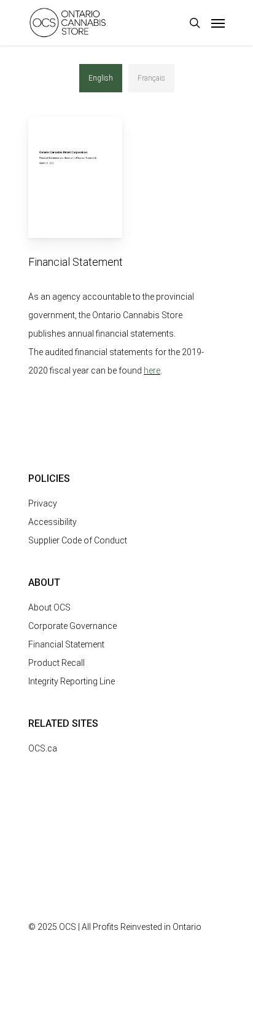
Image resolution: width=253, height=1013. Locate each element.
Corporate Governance (72, 626)
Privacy (42, 503)
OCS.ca (42, 748)
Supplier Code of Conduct (77, 540)
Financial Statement (66, 644)
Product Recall (56, 663)
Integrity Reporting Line (71, 681)
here (152, 370)
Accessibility (52, 522)
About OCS (49, 607)
